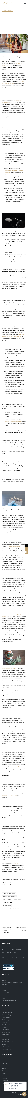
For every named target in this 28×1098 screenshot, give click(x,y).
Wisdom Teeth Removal (8, 1046)
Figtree (4, 1083)
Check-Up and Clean (7, 1012)
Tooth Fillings (5, 1039)
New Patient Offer (6, 1049)
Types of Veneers (17, 899)
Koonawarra (5, 1078)
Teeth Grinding (5, 1034)
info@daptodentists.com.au (9, 1000)
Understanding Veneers (8, 902)
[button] (7, 919)
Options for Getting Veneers (9, 893)
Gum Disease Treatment (8, 1024)
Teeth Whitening (6, 1037)
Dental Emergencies (7, 1019)
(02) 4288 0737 (18, 863)
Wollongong (5, 1080)
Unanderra (4, 1066)
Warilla (4, 1068)
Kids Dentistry (5, 1029)
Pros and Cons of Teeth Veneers (10, 896)
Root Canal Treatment (7, 1042)
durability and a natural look (9, 795)
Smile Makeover (6, 1032)
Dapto (3, 1070)
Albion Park (5, 1061)
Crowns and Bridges (7, 1015)
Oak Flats (4, 1063)
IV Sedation (5, 1027)
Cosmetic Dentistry (7, 10)
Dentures (4, 1022)
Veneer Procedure (7, 905)
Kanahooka (5, 1075)
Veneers (4, 1044)
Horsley (4, 1073)
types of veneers (18, 766)
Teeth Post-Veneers (7, 899)
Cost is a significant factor (9, 668)
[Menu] (25, 3)
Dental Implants (6, 1017)
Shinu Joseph (8, 915)
